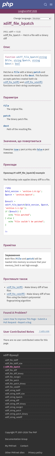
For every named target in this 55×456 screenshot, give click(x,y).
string (43, 57)
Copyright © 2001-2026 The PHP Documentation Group (21, 435)
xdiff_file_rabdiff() (33, 82)
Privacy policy (35, 452)
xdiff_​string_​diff (12, 400)
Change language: (22, 18)
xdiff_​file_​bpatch (12, 367)
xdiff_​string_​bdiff (12, 390)
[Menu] (51, 4)
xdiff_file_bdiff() (11, 82)
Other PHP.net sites (14, 452)
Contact (24, 446)
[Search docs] (45, 4)
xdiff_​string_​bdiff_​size (15, 394)
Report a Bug (24, 322)
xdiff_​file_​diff (11, 370)
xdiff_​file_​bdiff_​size (13, 363)
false (39, 149)
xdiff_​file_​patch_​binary (15, 384)
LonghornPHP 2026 (27, 11)
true (16, 149)
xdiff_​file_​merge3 (12, 377)
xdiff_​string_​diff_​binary (15, 404)
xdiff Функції (10, 355)
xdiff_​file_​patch (12, 380)
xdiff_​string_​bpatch (13, 397)
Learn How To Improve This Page (19, 319)
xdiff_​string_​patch (13, 410)
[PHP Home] (8, 4)
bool (17, 63)
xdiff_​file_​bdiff (11, 360)
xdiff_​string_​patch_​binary (16, 414)
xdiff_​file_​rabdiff (12, 387)
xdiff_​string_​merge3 (14, 407)
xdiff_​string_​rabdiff (13, 417)
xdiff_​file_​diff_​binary (14, 373)
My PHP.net (10, 446)
